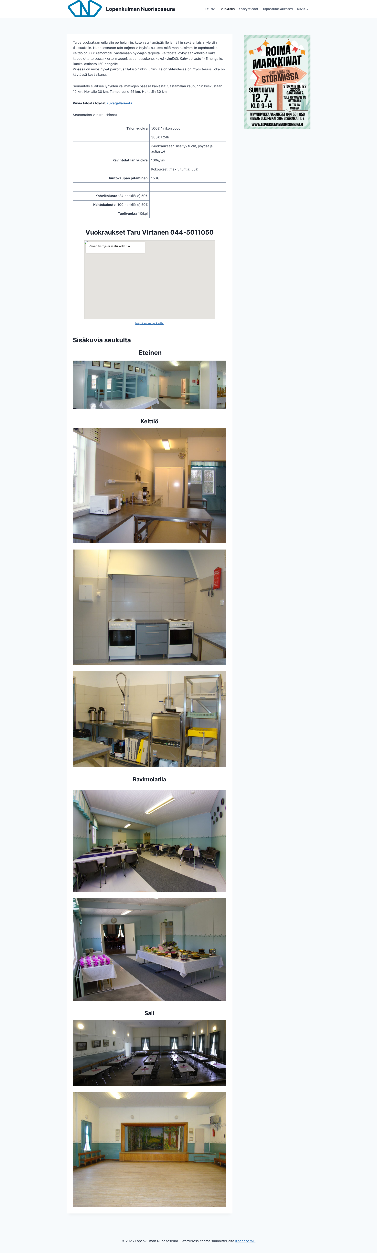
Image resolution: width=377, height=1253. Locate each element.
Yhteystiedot (248, 9)
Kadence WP (245, 1241)
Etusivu (211, 9)
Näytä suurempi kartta (149, 323)
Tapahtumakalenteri (277, 9)
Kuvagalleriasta (119, 103)
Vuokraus (228, 9)
